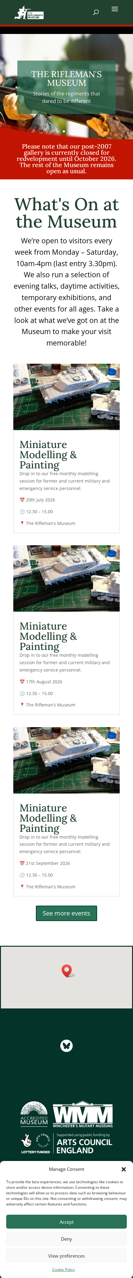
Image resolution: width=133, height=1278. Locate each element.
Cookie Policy (63, 1269)
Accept (67, 1222)
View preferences (66, 1256)
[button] (124, 1169)
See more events (66, 913)
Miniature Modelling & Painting (48, 454)
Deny (66, 1239)
